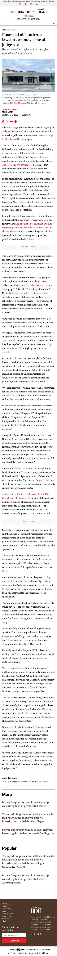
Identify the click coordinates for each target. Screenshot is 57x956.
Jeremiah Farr (10, 867)
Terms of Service (8, 913)
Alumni (4, 921)
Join (9, 1)
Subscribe (44, 1)
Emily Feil (8, 883)
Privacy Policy (7, 916)
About (5, 1)
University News (9, 30)
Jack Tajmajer (11, 109)
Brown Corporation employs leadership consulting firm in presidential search (25, 804)
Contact (14, 1)
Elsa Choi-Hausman (18, 103)
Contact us (6, 906)
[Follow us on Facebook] (34, 934)
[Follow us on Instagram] (38, 934)
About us (5, 903)
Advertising (6, 908)
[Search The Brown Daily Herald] (54, 23)
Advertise (21, 1)
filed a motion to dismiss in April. (31, 285)
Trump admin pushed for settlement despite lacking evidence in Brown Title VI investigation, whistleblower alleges (28, 817)
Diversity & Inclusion (33, 1)
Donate (51, 1)
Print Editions (28, 16)
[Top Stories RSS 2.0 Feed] (41, 934)
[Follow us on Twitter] (32, 934)
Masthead (5, 918)
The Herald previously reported (18, 164)
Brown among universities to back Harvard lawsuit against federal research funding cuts (28, 831)
